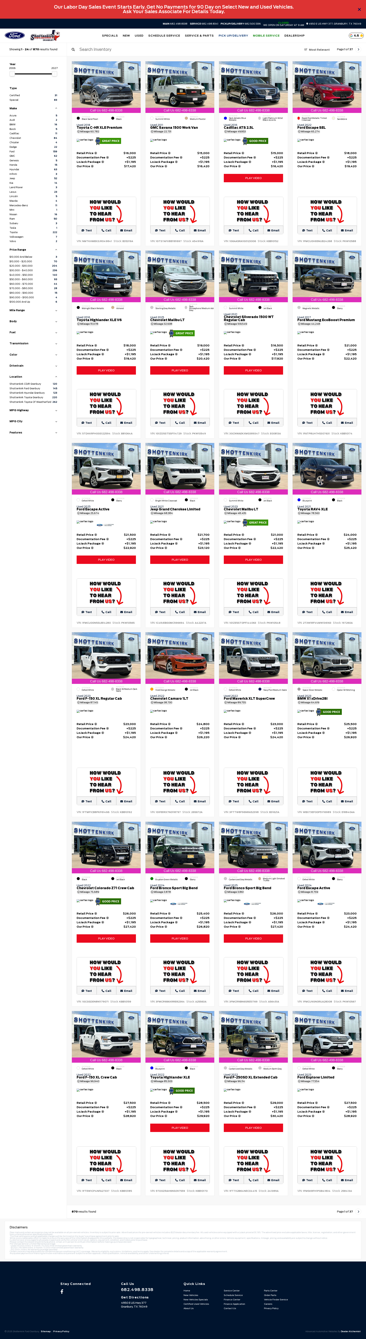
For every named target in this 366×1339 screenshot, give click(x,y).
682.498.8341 (204, 24)
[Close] (359, 9)
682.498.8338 (175, 24)
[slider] (12, 73)
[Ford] (15, 36)
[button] (138, 86)
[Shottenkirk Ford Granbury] (45, 35)
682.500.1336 (241, 24)
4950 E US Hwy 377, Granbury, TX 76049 (334, 24)
